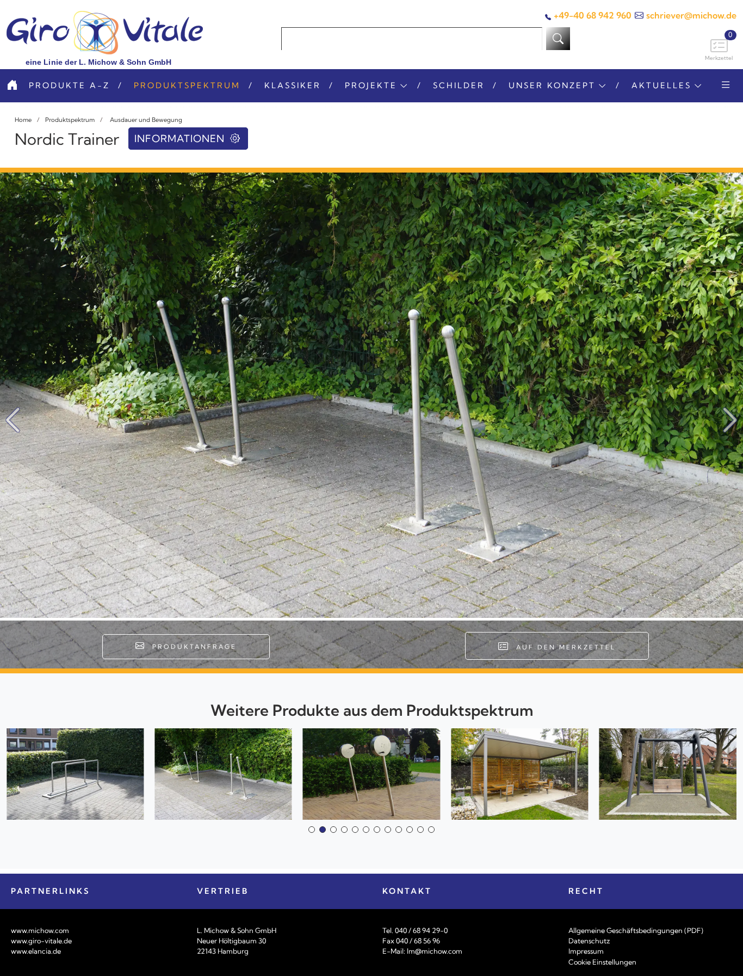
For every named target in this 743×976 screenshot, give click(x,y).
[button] (730, 420)
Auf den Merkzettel (563, 647)
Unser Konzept (552, 85)
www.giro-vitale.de (41, 940)
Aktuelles (661, 85)
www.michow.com (40, 930)
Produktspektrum (187, 85)
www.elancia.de (36, 951)
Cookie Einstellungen (602, 961)
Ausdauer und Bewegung (145, 120)
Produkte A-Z (69, 85)
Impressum (586, 951)
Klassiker (292, 85)
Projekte (371, 85)
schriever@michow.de (691, 15)
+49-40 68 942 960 (592, 15)
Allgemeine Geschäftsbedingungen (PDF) (635, 930)
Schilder (459, 85)
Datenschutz (589, 940)
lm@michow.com (434, 951)
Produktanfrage (191, 646)
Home (23, 120)
